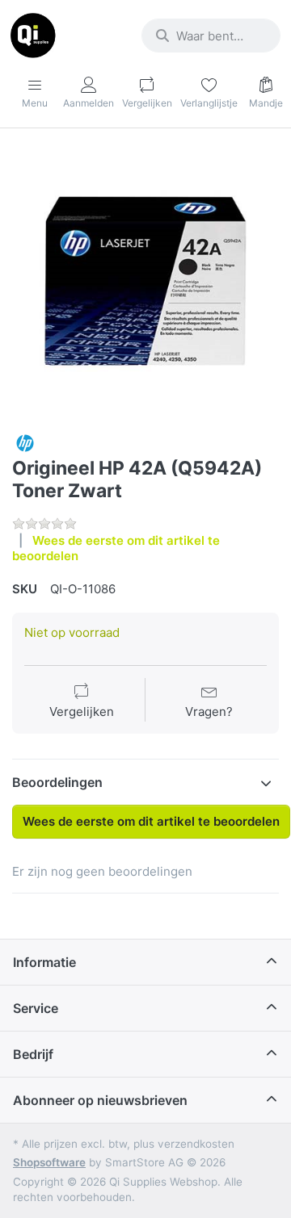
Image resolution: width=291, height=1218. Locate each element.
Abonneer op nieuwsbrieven (100, 1100)
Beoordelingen (57, 782)
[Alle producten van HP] (25, 442)
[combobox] (210, 35)
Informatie (44, 962)
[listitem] (145, 281)
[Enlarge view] (145, 281)
